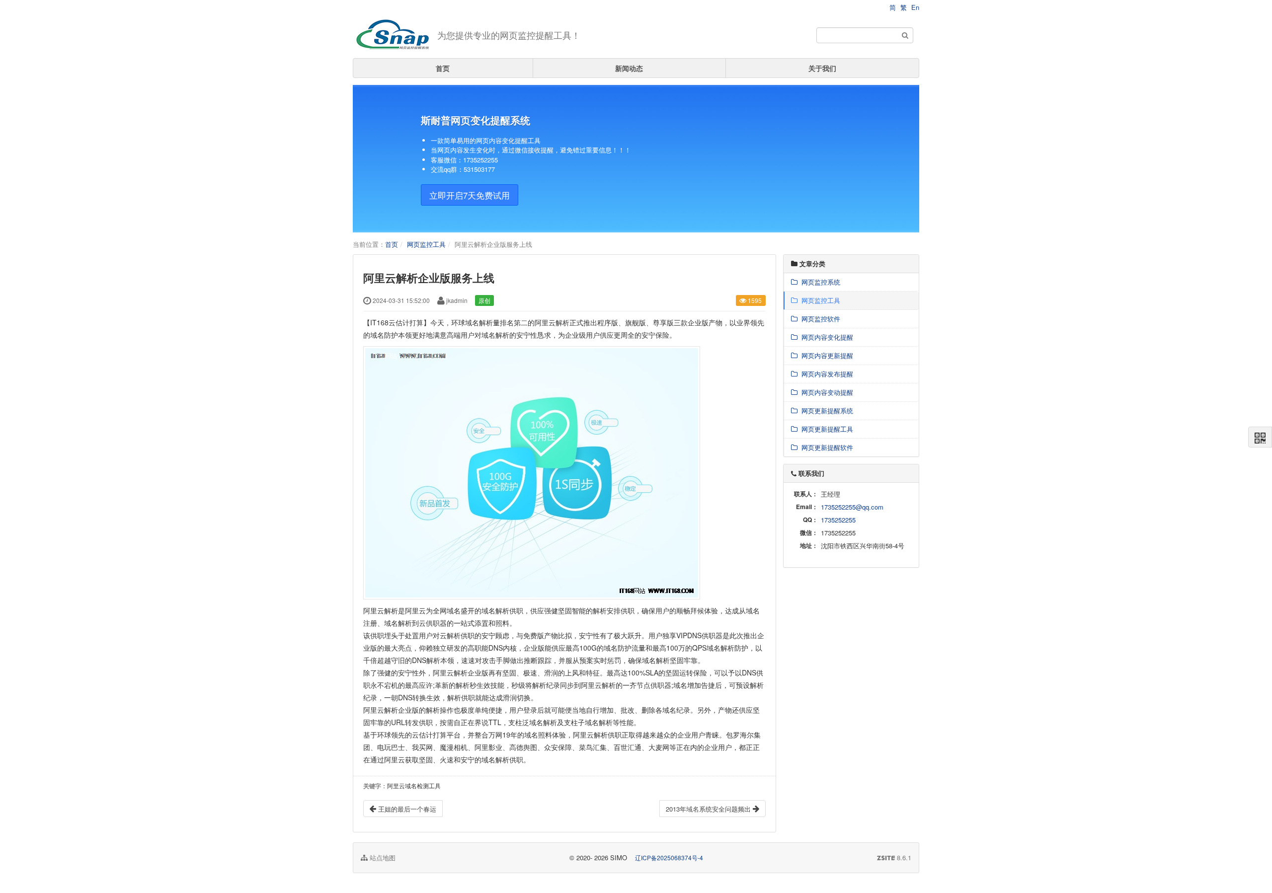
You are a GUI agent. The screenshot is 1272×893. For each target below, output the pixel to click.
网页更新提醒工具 (825, 429)
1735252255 (838, 519)
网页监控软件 (818, 318)
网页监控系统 (818, 282)
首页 (443, 68)
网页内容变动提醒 (825, 392)
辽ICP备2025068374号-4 (669, 857)
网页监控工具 (426, 244)
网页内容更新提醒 (825, 355)
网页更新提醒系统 (825, 410)
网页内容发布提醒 (825, 373)
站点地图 (382, 857)
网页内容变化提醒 (825, 337)
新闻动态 (629, 68)
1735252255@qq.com (852, 507)
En (915, 7)
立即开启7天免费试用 (469, 195)
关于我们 (822, 68)
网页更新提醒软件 (825, 447)
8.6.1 (894, 858)
